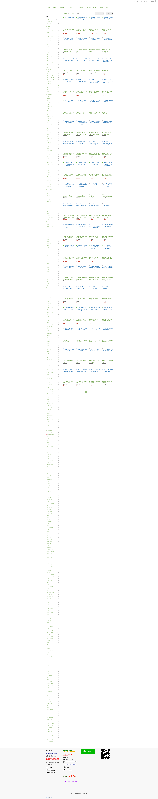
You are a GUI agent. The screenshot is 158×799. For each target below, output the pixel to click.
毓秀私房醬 (49, 535)
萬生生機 (49, 600)
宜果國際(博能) (50, 567)
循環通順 (49, 244)
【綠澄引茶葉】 (49, 67)
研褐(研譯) (49, 497)
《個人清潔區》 (50, 290)
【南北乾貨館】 (49, 211)
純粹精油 (49, 343)
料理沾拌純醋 (50, 172)
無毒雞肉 (49, 425)
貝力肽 (48, 721)
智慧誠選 (49, 582)
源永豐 (48, 590)
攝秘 (48, 261)
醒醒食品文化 (50, 606)
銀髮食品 (49, 376)
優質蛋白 (49, 234)
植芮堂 (48, 713)
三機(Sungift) (49, 691)
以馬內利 (49, 729)
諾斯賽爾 (49, 478)
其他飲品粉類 (50, 116)
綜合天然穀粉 (50, 38)
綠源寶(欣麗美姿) (50, 551)
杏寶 (48, 440)
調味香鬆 (49, 176)
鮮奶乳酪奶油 (50, 399)
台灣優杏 (49, 561)
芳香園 (48, 438)
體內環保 (49, 271)
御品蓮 (48, 668)
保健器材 (49, 339)
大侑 (48, 711)
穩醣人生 (49, 267)
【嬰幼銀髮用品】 (50, 372)
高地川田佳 (49, 588)
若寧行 (48, 646)
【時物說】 (48, 28)
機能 (48, 236)
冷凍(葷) (48, 423)
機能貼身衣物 (50, 365)
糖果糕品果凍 (50, 138)
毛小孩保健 (49, 382)
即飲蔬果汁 (49, 124)
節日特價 (49, 73)
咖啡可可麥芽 (50, 114)
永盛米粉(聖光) (50, 580)
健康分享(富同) (50, 446)
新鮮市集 (49, 737)
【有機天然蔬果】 (50, 430)
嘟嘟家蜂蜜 (49, 622)
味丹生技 (49, 450)
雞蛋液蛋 (49, 417)
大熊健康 (49, 584)
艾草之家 (49, 679)
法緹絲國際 (49, 519)
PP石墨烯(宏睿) (50, 464)
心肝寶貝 (49, 259)
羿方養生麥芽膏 (50, 662)
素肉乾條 (49, 146)
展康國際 (49, 525)
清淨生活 (49, 598)
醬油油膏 (49, 157)
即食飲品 (49, 120)
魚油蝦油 (49, 283)
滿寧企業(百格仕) (50, 503)
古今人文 (49, 604)
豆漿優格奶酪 (50, 413)
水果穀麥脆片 (50, 106)
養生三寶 (49, 104)
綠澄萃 (48, 483)
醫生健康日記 (50, 505)
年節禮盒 (49, 331)
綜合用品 (49, 357)
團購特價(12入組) (50, 77)
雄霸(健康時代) (50, 640)
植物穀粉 (49, 96)
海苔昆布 (49, 136)
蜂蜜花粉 (49, 140)
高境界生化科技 (50, 539)
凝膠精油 (49, 277)
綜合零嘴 (49, 134)
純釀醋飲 (49, 122)
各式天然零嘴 (50, 62)
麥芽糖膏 (49, 132)
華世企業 (49, 474)
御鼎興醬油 (49, 515)
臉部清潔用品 (50, 300)
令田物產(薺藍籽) (50, 575)
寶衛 (48, 269)
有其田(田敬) (49, 652)
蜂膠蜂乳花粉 (50, 279)
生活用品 (49, 361)
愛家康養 (49, 578)
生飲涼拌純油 (50, 155)
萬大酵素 (49, 454)
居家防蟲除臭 (50, 324)
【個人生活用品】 (50, 359)
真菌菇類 (49, 215)
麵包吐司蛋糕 (50, 393)
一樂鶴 (48, 481)
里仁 (48, 733)
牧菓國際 (49, 569)
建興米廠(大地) (50, 636)
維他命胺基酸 (50, 232)
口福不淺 (49, 701)
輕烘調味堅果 (50, 32)
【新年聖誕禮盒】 (50, 21)
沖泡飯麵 (49, 207)
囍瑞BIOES (49, 543)
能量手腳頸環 (50, 369)
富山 (48, 444)
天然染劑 (49, 298)
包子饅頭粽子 (50, 395)
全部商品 (66, 13)
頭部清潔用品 (50, 294)
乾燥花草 (49, 219)
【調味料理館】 (49, 150)
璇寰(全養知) (49, 557)
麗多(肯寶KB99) (50, 596)
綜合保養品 (49, 309)
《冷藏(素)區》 (50, 389)
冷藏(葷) (48, 421)
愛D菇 (48, 602)
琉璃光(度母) (49, 541)
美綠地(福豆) (49, 658)
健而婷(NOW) (50, 527)
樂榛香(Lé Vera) (50, 577)
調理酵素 (49, 224)
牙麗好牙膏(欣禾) (50, 723)
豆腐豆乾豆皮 (50, 415)
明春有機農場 (50, 695)
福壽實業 (49, 501)
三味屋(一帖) (49, 511)
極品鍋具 (49, 341)
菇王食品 (49, 677)
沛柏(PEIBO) (49, 719)
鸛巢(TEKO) (49, 499)
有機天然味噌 (50, 401)
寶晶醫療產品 (50, 462)
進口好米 (49, 193)
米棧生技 (49, 674)
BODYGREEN (49, 479)
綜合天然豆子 (50, 58)
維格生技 (49, 472)
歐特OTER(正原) (50, 592)
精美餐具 (49, 349)
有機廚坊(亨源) (50, 513)
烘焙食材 (49, 182)
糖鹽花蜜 (49, 180)
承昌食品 (49, 697)
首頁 (49, 7)
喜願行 (48, 610)
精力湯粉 (49, 100)
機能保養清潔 (50, 292)
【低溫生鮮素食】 (50, 387)
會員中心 (107, 7)
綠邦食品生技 (50, 707)
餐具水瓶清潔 (50, 318)
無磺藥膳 (49, 213)
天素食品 (49, 672)
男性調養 (49, 253)
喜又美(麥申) (49, 681)
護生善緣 (49, 533)
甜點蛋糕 (49, 142)
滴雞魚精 (49, 285)
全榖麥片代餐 (50, 128)
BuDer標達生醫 (50, 458)
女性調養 (49, 249)
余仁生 (48, 545)
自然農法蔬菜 (50, 432)
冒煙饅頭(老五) (50, 735)
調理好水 (49, 245)
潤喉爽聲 (49, 281)
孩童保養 (49, 255)
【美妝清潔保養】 (50, 288)
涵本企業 (49, 491)
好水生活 (49, 337)
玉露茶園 (49, 529)
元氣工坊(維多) (50, 586)
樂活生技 (49, 495)
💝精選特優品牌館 (50, 434)
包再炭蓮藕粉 (50, 666)
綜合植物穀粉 (50, 60)
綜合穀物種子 (50, 56)
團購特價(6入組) (50, 75)
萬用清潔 (49, 322)
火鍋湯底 (49, 405)
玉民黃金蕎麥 (50, 559)
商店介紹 (89, 7)
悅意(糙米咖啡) (50, 626)
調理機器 (49, 335)
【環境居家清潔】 (50, 312)
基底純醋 (49, 184)
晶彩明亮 (49, 257)
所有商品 (54, 7)
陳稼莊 (48, 687)
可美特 (48, 699)
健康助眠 (49, 273)
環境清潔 (49, 314)
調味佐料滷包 (50, 162)
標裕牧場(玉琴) (50, 739)
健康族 (48, 664)
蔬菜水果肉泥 (50, 168)
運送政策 (101, 7)
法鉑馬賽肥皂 (50, 731)
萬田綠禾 (49, 670)
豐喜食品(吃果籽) (50, 630)
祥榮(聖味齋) (49, 675)
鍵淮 (48, 452)
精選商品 (48, 26)
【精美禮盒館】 (49, 326)
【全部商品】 (49, 19)
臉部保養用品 (50, 302)
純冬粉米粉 (49, 205)
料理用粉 (49, 170)
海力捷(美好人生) (50, 638)
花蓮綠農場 (49, 507)
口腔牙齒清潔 (50, 307)
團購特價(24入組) (50, 79)
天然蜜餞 (49, 144)
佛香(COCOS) (49, 476)
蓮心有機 (49, 485)
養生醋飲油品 (50, 228)
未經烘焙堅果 (50, 52)
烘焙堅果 (49, 89)
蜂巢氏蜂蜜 (49, 537)
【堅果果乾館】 (49, 85)
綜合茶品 (49, 112)
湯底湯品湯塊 (50, 166)
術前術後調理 (50, 275)
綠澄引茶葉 (49, 487)
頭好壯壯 (49, 247)
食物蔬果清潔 (50, 320)
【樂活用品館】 (49, 333)
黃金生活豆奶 (50, 456)
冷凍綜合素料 (50, 391)
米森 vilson (49, 594)
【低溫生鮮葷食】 (50, 419)
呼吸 (48, 265)
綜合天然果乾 (50, 34)
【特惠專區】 (81, 7)
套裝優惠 (49, 81)
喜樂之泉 (49, 689)
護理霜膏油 (49, 345)
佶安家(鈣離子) (50, 553)
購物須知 (95, 7)
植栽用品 (49, 353)
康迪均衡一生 (50, 448)
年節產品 (49, 148)
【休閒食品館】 (49, 118)
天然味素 (49, 174)
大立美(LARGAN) (50, 470)
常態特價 (49, 83)
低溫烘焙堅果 (50, 30)
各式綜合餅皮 (50, 397)
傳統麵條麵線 (50, 203)
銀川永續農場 (50, 693)
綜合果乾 (49, 87)
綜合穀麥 (49, 195)
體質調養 (49, 238)
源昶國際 (49, 644)
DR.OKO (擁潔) (50, 632)
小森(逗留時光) (50, 565)
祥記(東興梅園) (50, 709)
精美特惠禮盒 (50, 24)
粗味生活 (49, 493)
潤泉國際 (49, 705)
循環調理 (49, 263)
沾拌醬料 (49, 159)
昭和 (48, 442)
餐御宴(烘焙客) (50, 703)
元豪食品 (49, 616)
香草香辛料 (49, 178)
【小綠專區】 (61, 7)
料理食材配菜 (50, 164)
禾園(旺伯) (49, 571)
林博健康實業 (50, 650)
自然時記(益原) (50, 628)
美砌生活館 (49, 648)
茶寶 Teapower (50, 717)
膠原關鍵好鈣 (50, 240)
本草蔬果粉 (49, 102)
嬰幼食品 (49, 374)
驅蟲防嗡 (49, 351)
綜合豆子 (49, 197)
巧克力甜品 (49, 130)
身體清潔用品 (50, 304)
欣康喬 (48, 436)
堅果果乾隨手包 (50, 42)
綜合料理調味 (50, 64)
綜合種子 (49, 199)
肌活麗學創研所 (50, 460)
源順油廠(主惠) (50, 612)
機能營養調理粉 (50, 226)
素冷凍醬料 (49, 411)
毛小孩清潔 (49, 384)
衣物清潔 (49, 316)
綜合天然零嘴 (50, 40)
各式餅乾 (49, 126)
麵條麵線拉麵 (50, 403)
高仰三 (48, 531)
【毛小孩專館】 (49, 378)
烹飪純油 (49, 153)
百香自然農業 (50, 685)
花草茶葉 (49, 110)
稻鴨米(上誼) (49, 509)
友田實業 (49, 624)
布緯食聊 (49, 555)
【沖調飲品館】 (49, 94)
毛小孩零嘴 (49, 380)
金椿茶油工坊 (50, 654)
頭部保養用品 (50, 296)
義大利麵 (49, 201)
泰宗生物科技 (50, 549)
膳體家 (48, 517)
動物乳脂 (49, 98)
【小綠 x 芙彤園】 (71, 7)
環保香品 (49, 355)
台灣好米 (49, 191)
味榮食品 (49, 523)
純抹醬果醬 (49, 160)
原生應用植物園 (50, 573)
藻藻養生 (49, 242)
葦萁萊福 (49, 489)
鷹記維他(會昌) (50, 683)
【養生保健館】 (49, 222)
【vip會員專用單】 (50, 741)
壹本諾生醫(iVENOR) (49, 467)
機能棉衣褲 (49, 363)
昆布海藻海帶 (50, 217)
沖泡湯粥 (49, 108)
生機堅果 (49, 91)
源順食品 (49, 614)
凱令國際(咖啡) (50, 608)
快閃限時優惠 (50, 71)
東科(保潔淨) (49, 727)
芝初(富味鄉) (49, 521)
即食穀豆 (49, 209)
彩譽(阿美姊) (49, 656)
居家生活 (49, 347)
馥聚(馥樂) (49, 547)
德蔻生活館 (49, 715)
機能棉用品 (49, 367)
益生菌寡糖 (49, 230)
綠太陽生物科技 (50, 563)
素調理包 (49, 409)
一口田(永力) (49, 618)
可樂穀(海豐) (49, 620)
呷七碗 (48, 660)
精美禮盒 (49, 44)
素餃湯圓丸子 (50, 407)
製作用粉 (49, 186)
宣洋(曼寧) (49, 634)
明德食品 (49, 642)
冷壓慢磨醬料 (50, 36)
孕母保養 (49, 251)
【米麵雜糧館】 (49, 189)
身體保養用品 (50, 306)
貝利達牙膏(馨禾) (50, 725)
